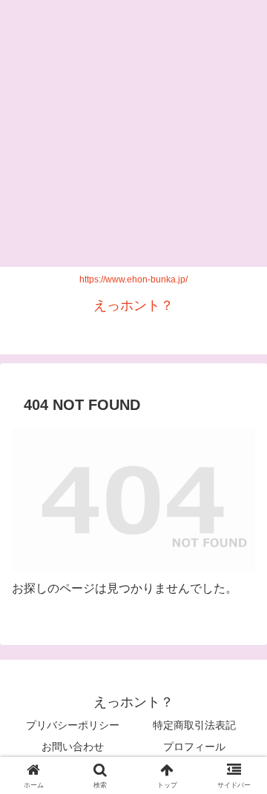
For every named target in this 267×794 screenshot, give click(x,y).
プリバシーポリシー (72, 725)
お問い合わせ (73, 746)
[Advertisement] (133, 133)
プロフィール (194, 746)
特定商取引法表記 (194, 725)
